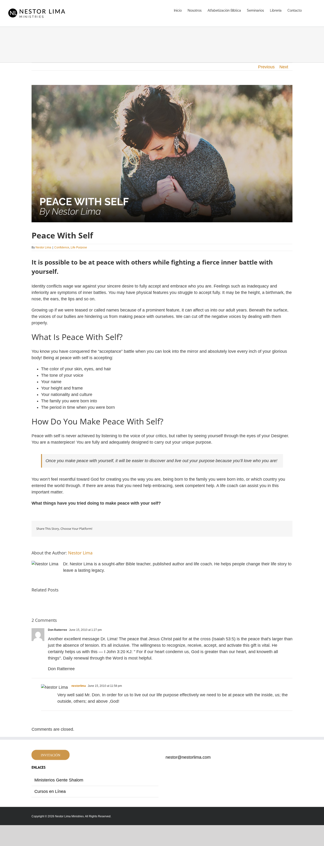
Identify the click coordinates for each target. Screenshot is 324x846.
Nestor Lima (43, 247)
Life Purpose (79, 247)
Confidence (61, 247)
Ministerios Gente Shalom (58, 780)
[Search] (309, 10)
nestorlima (78, 686)
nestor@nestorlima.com (188, 757)
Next (283, 67)
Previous (266, 67)
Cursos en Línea (50, 791)
